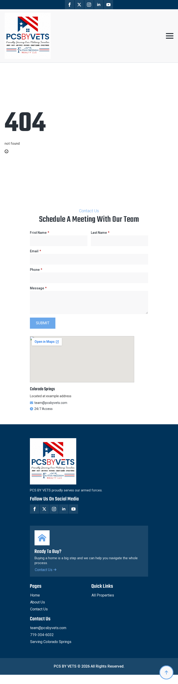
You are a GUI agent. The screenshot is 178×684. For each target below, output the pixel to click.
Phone (36, 269)
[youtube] (108, 4)
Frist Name (39, 232)
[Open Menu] (169, 36)
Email (35, 251)
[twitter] (79, 4)
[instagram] (89, 4)
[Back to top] (166, 672)
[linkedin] (98, 4)
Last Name (100, 232)
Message (38, 288)
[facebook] (69, 4)
